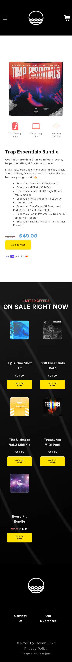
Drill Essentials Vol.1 (52, 366)
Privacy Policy (36, 648)
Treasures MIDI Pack (52, 442)
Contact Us (20, 618)
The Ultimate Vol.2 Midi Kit (19, 442)
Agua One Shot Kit (19, 366)
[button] (5, 17)
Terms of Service (36, 654)
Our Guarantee (48, 618)
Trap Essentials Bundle (32, 151)
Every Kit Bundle (19, 519)
